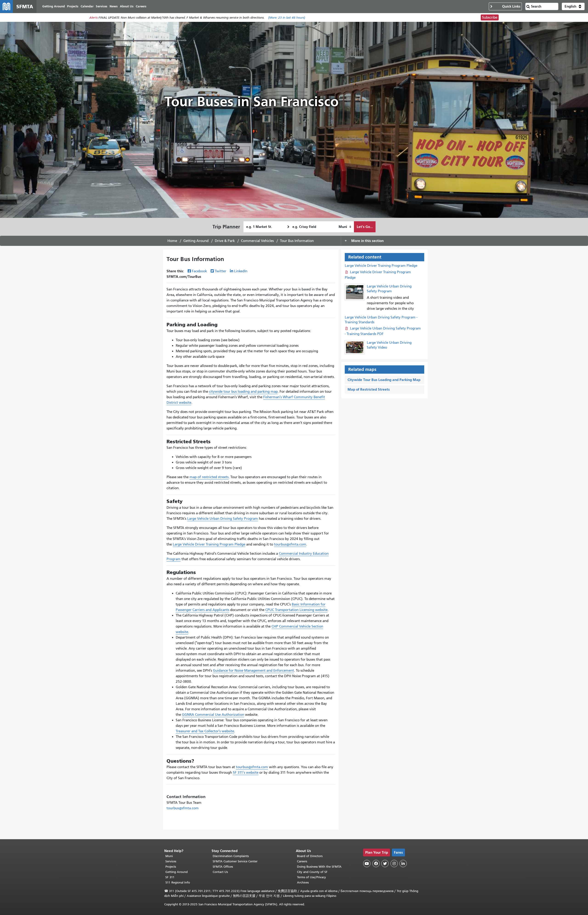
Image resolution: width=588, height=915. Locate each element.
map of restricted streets (209, 477)
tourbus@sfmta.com (290, 544)
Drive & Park (225, 241)
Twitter (220, 271)
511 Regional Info (177, 882)
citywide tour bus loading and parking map (243, 391)
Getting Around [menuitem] (53, 6)
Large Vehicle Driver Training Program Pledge (209, 544)
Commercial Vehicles (257, 241)
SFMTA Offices (223, 867)
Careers (302, 861)
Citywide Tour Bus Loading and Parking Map (384, 380)
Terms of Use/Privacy (311, 877)
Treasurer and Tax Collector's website (205, 731)
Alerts (93, 18)
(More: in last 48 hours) (286, 18)
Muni (169, 856)
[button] (573, 6)
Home (172, 241)
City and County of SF (312, 872)
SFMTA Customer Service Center (235, 861)
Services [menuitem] (101, 6)
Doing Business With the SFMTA (319, 867)
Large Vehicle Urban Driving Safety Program (222, 519)
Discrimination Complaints (231, 856)
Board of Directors (309, 856)
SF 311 (170, 877)
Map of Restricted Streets (369, 389)
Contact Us (220, 872)
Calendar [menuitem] (87, 6)
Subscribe (489, 17)
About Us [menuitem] (126, 6)
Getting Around (196, 241)
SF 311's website (245, 772)
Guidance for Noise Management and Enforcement (253, 670)
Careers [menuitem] (141, 6)
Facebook (199, 271)
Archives (303, 882)
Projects (170, 867)
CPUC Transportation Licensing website (296, 610)
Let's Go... (365, 226)
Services (170, 861)
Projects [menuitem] (72, 6)
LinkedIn (240, 271)
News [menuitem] (114, 6)
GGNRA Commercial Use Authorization (213, 715)
